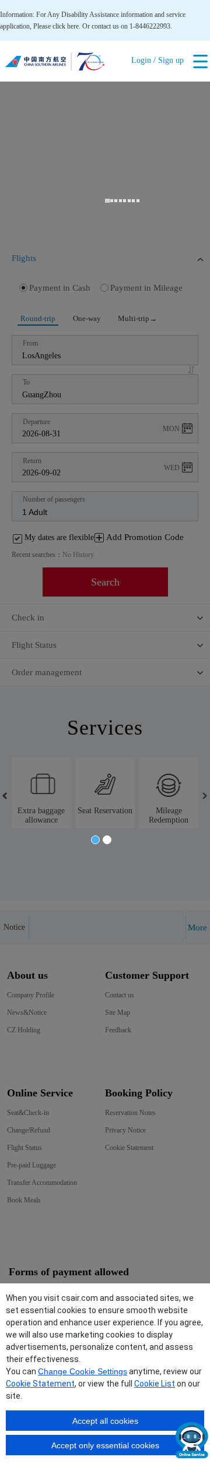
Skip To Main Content (30, 4)
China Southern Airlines (55, 64)
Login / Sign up (157, 60)
